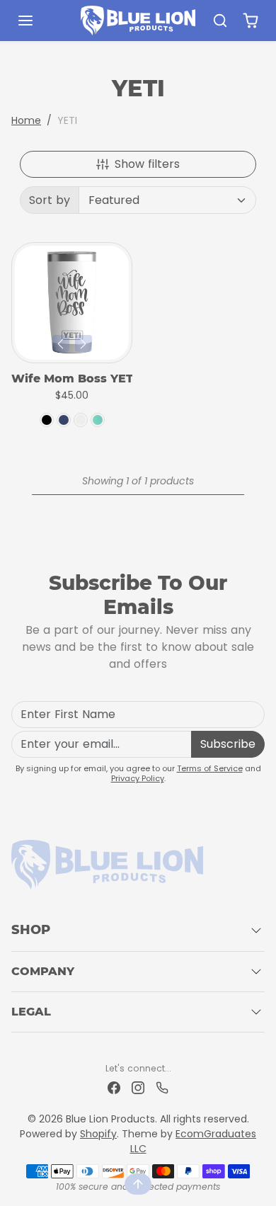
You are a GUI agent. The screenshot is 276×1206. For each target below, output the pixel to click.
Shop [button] (30, 930)
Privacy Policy (137, 778)
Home (26, 120)
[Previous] (61, 343)
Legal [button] (31, 1011)
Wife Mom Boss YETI (71, 378)
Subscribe (227, 744)
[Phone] (162, 1087)
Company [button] (42, 971)
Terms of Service (210, 768)
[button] (39, 20)
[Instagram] (138, 1087)
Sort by (49, 200)
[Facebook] (114, 1087)
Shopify (98, 1134)
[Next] (83, 343)
